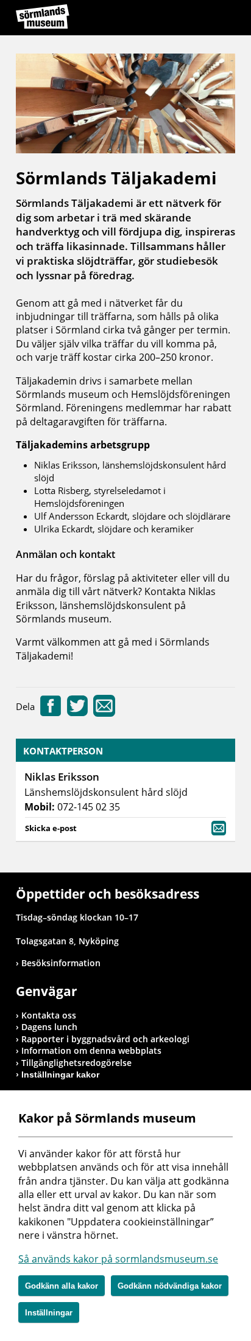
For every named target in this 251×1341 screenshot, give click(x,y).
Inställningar (48, 1312)
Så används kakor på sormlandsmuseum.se (118, 1259)
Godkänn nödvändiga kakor (170, 1285)
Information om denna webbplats (91, 1050)
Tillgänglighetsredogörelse (76, 1062)
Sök (195, 19)
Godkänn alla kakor (61, 1285)
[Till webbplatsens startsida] (42, 16)
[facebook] (51, 713)
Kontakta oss (48, 1015)
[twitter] (77, 713)
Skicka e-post (51, 828)
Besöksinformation (61, 963)
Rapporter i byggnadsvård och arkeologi (105, 1039)
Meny (226, 19)
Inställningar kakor (60, 1074)
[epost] (104, 713)
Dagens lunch (49, 1027)
